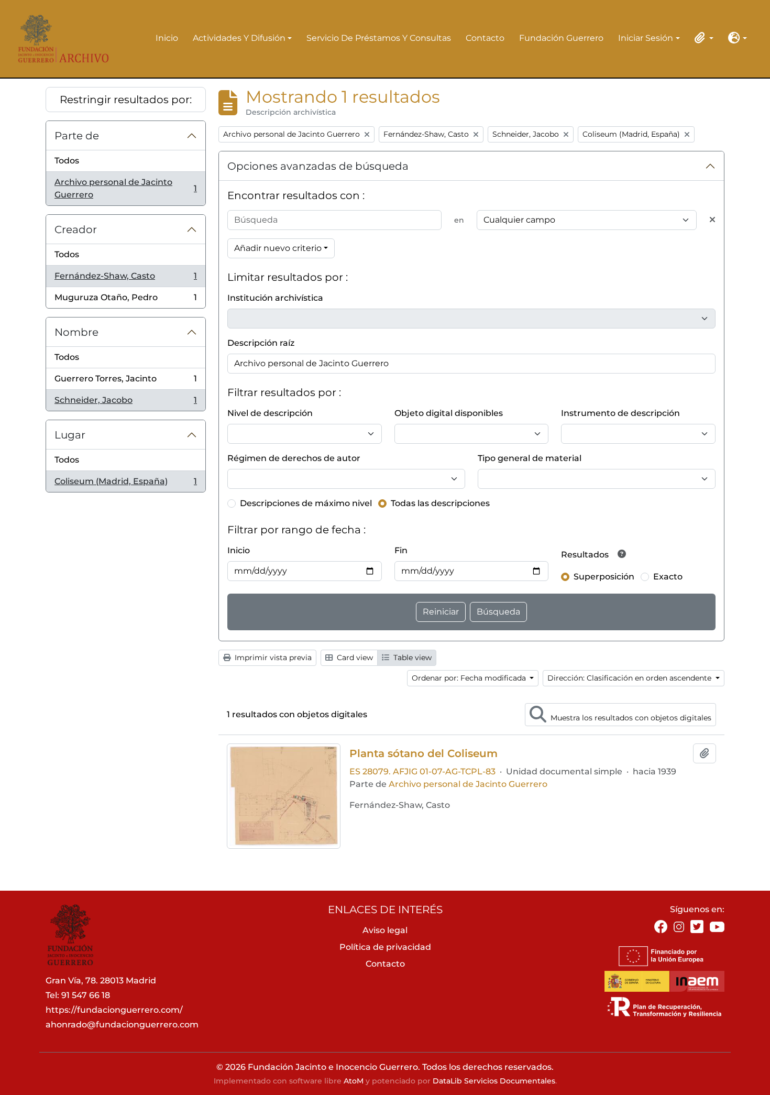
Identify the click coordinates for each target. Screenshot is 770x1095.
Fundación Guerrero (561, 38)
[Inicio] (60, 38)
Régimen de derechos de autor (293, 458)
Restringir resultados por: (126, 99)
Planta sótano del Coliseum (423, 753)
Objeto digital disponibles (448, 413)
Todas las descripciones (440, 503)
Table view (411, 657)
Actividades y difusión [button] (239, 39)
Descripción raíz (260, 343)
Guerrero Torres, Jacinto (125, 382)
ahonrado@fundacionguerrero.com (122, 1025)
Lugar (69, 435)
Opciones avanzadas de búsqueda (318, 166)
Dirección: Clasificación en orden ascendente (630, 678)
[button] (701, 38)
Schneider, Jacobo (125, 403)
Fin (401, 550)
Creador (75, 229)
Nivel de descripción (270, 413)
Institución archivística (275, 298)
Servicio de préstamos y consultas (378, 38)
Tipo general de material (529, 458)
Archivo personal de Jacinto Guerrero (125, 188)
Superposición (604, 577)
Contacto (485, 38)
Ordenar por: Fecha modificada (470, 678)
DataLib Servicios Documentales (494, 1081)
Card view (354, 657)
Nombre (76, 332)
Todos (66, 161)
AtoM (354, 1081)
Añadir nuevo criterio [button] (278, 248)
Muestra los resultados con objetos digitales (629, 717)
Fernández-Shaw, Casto (125, 279)
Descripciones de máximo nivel (306, 503)
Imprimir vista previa (272, 657)
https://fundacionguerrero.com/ (114, 1010)
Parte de (76, 135)
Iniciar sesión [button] (645, 39)
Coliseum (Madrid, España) (125, 484)
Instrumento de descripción (620, 413)
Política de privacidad (385, 947)
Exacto (668, 577)
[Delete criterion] (712, 220)
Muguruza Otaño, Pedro (125, 300)
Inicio (167, 38)
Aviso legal (385, 930)
